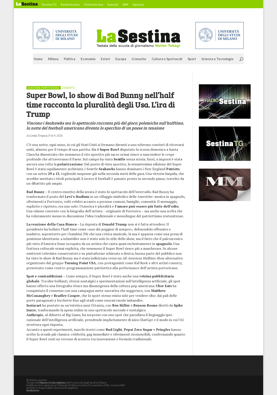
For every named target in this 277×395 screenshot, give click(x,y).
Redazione (32, 390)
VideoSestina (93, 4)
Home (38, 59)
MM (125, 4)
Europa (120, 59)
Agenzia (138, 4)
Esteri (105, 59)
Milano (53, 59)
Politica (69, 59)
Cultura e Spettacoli (167, 59)
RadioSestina (70, 4)
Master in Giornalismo (52, 382)
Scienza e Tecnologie (217, 59)
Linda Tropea (38, 135)
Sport (192, 59)
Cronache (139, 59)
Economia (88, 59)
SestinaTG (49, 4)
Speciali (113, 4)
